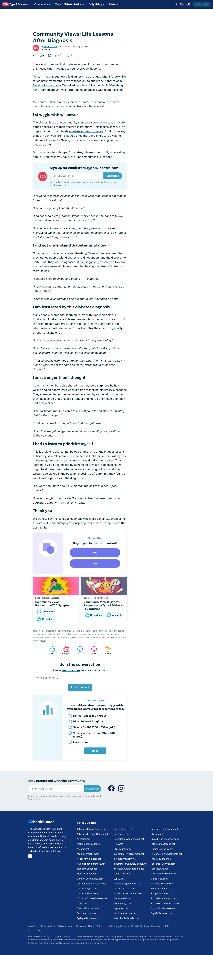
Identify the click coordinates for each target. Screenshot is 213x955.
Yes (95, 552)
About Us (33, 926)
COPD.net (82, 903)
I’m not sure (80, 742)
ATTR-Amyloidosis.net (89, 858)
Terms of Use (60, 185)
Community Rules (160, 926)
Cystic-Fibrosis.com (88, 908)
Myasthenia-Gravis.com (126, 918)
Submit (95, 750)
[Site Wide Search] (175, 4)
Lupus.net (119, 878)
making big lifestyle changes (108, 390)
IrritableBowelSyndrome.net (129, 868)
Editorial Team (50, 46)
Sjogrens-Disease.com (163, 883)
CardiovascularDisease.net (91, 883)
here (43, 640)
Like (51, 650)
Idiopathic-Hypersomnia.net (129, 853)
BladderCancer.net (87, 868)
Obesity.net (157, 834)
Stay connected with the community (56, 781)
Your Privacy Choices (117, 926)
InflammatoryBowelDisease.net (130, 863)
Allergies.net (83, 838)
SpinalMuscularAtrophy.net (165, 903)
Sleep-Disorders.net (161, 893)
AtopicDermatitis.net (88, 853)
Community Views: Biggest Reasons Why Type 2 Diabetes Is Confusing (104, 605)
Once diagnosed (87, 262)
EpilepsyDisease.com (88, 918)
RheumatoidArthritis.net (163, 873)
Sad (78, 650)
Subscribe (112, 175)
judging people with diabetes (79, 278)
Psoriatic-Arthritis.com (163, 863)
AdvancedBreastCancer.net (91, 829)
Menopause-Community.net (129, 893)
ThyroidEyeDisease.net (163, 908)
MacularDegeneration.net (127, 883)
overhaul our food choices (86, 131)
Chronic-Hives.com (87, 893)
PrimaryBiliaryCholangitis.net (166, 853)
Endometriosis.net (87, 913)
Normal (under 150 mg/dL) (89, 715)
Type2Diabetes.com (161, 913)
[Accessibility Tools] (182, 4)
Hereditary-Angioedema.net (129, 838)
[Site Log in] (188, 4)
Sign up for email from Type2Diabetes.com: (84, 168)
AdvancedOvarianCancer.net (92, 834)
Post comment (80, 687)
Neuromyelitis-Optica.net (164, 829)
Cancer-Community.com (90, 878)
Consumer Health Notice (89, 926)
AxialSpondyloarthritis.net (91, 863)
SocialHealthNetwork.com (165, 898)
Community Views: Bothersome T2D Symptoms (54, 603)
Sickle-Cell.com (159, 878)
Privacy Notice (111, 182)
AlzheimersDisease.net (89, 843)
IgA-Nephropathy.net (125, 858)
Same (106, 650)
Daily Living (95, 4)
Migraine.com (121, 908)
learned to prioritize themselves (93, 460)
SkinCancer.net (159, 888)
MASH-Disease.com (124, 888)
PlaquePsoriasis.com (162, 848)
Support (65, 650)
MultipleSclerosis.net (125, 913)
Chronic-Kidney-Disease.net (92, 898)
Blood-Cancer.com (87, 873)
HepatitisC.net (121, 834)
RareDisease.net (159, 868)
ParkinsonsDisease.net (163, 843)
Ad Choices (34, 930)
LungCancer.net (122, 873)
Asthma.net (83, 848)
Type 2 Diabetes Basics (68, 4)
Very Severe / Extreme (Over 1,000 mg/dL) (94, 735)
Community (41, 4)
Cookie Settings (140, 926)
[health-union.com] (41, 822)
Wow (92, 650)
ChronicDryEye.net (87, 888)
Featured (114, 4)
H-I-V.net (118, 843)
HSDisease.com (122, 848)
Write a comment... (47, 677)
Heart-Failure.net (123, 829)
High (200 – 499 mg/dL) (88, 721)
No (95, 563)
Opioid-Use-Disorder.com (165, 838)
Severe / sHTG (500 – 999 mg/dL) (94, 727)
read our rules (71, 670)
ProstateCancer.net (161, 858)
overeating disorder (93, 232)
